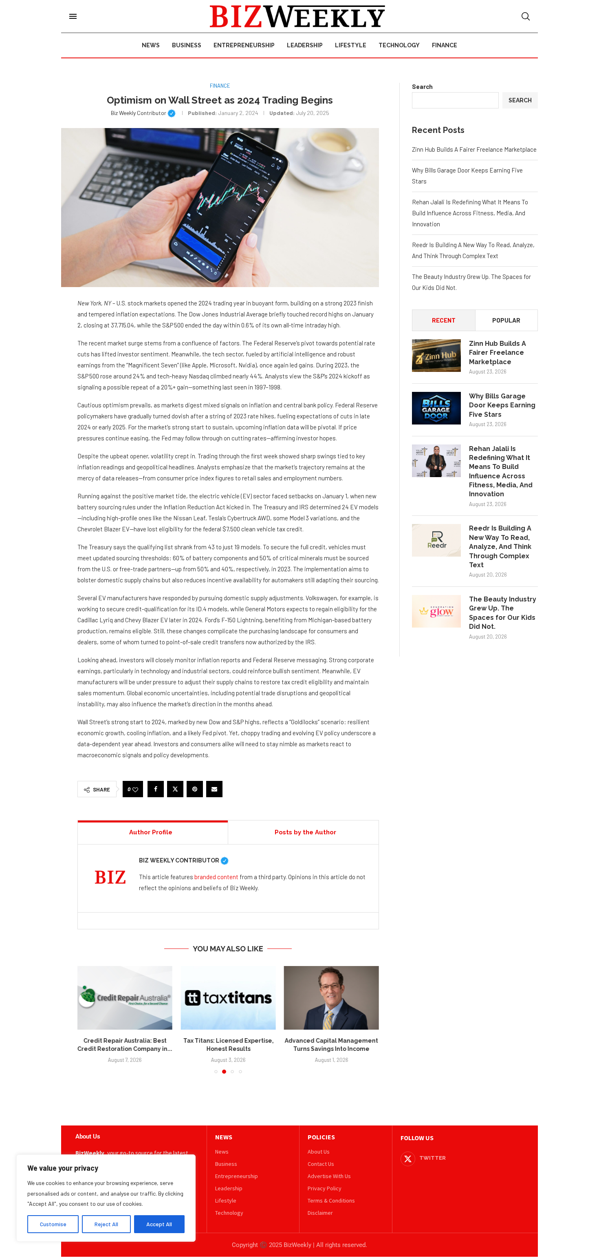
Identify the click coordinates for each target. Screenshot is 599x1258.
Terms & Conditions (331, 1200)
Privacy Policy (324, 1188)
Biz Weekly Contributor (143, 112)
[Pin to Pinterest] (195, 789)
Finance (444, 45)
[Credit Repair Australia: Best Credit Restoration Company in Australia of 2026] (124, 998)
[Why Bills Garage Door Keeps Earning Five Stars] (436, 408)
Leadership (305, 45)
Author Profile (150, 832)
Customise (53, 1223)
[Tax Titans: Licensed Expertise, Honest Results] (228, 998)
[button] (88, 1019)
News (151, 45)
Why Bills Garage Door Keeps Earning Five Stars (502, 405)
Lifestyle (350, 45)
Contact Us (321, 1164)
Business (186, 45)
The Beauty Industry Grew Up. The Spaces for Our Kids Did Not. (502, 612)
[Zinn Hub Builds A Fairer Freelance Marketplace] (436, 355)
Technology (399, 45)
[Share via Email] (214, 789)
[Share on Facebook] (156, 789)
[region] (106, 1198)
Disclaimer (320, 1213)
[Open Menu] (73, 16)
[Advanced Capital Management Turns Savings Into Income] (331, 998)
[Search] (526, 16)
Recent (444, 320)
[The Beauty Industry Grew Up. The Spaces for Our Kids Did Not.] (436, 611)
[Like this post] (135, 789)
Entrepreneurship (244, 45)
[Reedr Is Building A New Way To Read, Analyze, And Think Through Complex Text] (436, 540)
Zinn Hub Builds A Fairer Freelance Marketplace (474, 149)
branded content (216, 876)
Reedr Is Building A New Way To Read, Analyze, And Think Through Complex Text (500, 546)
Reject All (106, 1223)
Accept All (159, 1223)
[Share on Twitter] (175, 789)
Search (422, 86)
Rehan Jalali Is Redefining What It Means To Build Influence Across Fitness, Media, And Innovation (470, 213)
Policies (321, 1137)
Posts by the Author (305, 832)
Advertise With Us (329, 1176)
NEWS (223, 1137)
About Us (319, 1151)
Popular (506, 320)
